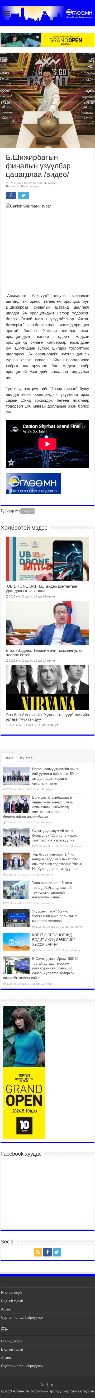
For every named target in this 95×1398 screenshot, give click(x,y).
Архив (6, 1309)
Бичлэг (15, 186)
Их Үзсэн (27, 758)
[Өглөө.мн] (47, 12)
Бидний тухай (12, 1301)
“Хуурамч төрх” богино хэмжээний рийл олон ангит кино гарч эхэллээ (54, 916)
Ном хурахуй (11, 1293)
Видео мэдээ (30, 186)
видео (28, 511)
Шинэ (9, 758)
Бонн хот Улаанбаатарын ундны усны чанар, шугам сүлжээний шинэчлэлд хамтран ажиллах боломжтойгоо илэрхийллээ (38, 807)
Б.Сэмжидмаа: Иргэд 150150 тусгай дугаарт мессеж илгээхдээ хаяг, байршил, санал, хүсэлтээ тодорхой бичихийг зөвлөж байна (40, 968)
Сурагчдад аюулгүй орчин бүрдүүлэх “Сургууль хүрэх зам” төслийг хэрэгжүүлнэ (54, 835)
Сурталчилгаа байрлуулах (22, 1318)
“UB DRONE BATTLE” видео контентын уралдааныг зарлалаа (41, 588)
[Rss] (38, 1252)
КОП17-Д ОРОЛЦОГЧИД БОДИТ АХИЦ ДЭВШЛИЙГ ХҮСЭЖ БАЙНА (53, 940)
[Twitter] (57, 1252)
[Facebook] (47, 1252)
